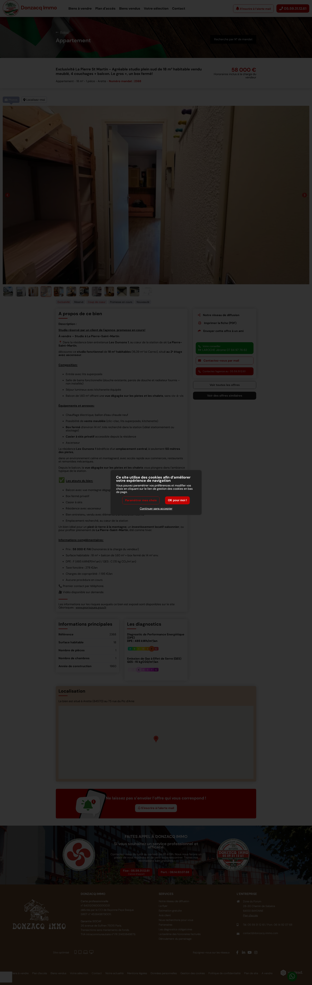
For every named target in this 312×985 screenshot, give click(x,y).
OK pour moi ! (177, 500)
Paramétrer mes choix (141, 500)
